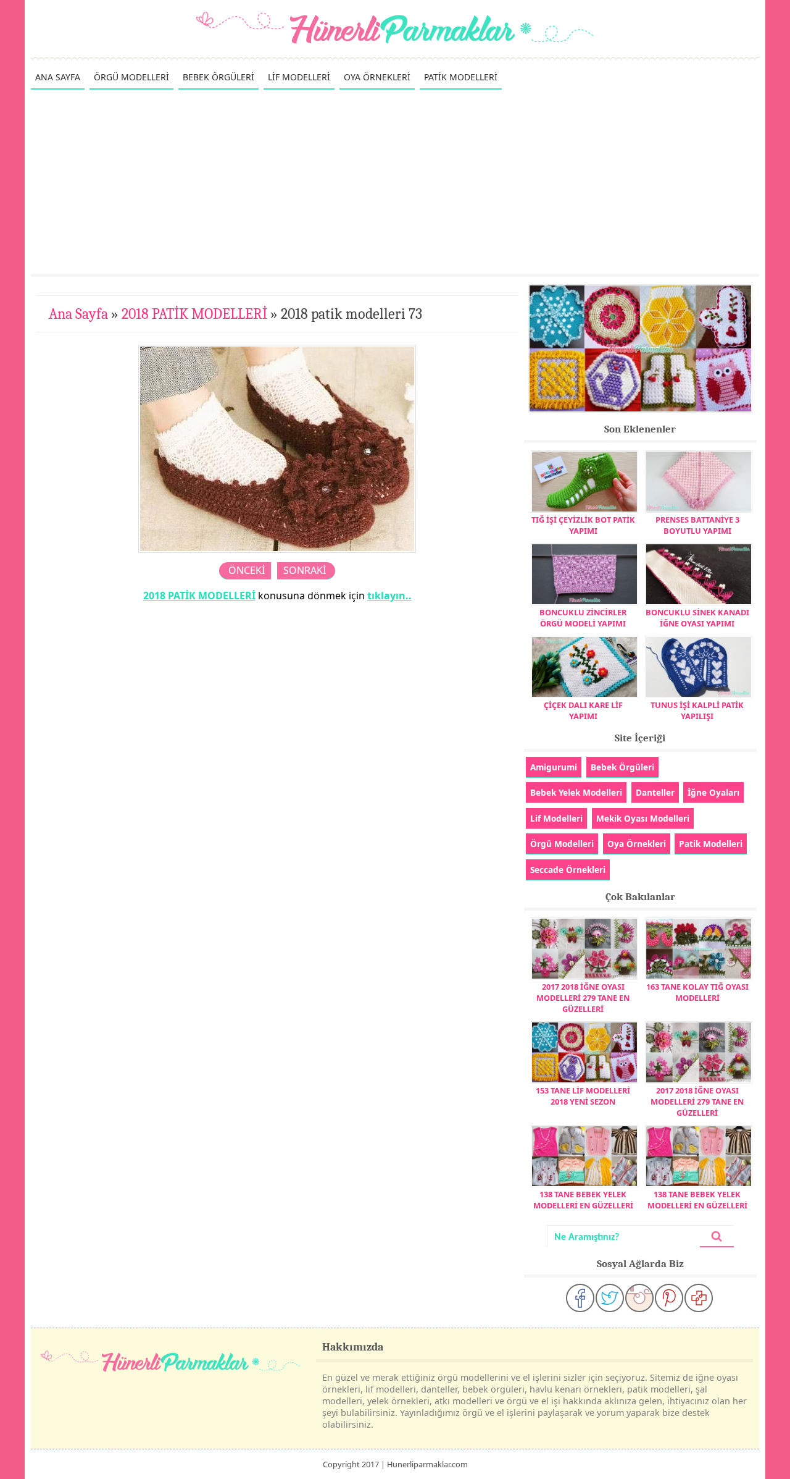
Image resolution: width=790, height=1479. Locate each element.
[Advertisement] (395, 181)
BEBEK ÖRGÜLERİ (218, 77)
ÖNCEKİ (246, 570)
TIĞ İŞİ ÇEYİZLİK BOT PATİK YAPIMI (583, 525)
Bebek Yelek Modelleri (576, 792)
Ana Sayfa (78, 313)
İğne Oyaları (713, 792)
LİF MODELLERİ (299, 77)
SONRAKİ (304, 570)
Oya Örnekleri (636, 843)
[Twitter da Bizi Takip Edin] (610, 1298)
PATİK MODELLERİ (460, 77)
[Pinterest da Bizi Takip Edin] (669, 1298)
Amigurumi (553, 767)
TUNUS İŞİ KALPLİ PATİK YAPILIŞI (697, 710)
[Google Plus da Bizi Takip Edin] (698, 1298)
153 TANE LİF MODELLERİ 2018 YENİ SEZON (583, 1096)
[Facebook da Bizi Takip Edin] (580, 1298)
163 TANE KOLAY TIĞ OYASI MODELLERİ (697, 992)
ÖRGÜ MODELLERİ (131, 77)
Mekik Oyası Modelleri (642, 818)
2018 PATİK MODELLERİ (194, 313)
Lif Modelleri (556, 818)
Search (716, 1236)
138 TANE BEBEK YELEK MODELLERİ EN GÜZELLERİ (583, 1200)
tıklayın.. (389, 595)
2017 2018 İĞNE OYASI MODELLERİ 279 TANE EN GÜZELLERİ (583, 997)
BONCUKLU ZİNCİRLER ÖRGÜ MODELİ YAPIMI (582, 618)
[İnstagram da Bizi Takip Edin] (639, 1298)
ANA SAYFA (57, 77)
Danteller (655, 792)
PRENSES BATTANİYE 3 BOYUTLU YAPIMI (697, 525)
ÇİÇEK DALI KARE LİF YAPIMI (583, 710)
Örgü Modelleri (562, 843)
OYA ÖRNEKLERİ (377, 77)
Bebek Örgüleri (622, 767)
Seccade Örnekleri (567, 869)
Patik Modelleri (710, 843)
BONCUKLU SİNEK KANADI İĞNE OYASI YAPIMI (697, 618)
